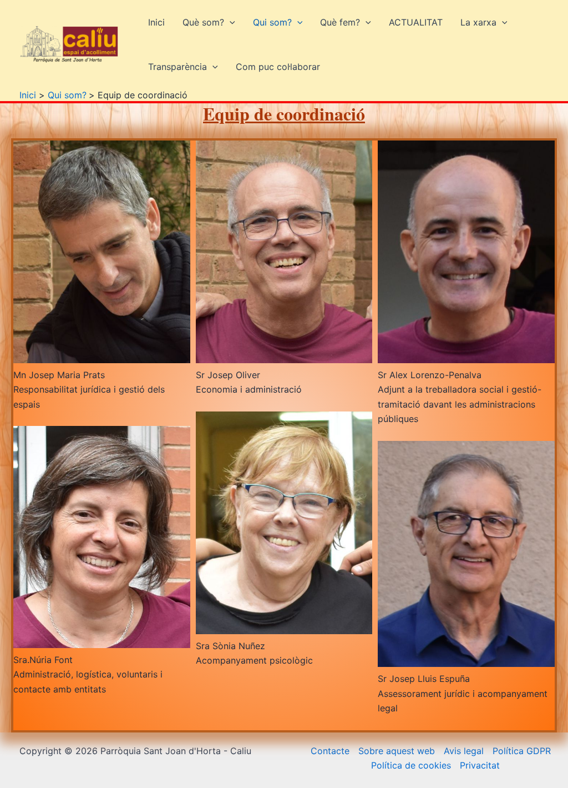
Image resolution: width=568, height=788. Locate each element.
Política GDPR (522, 750)
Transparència (177, 66)
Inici (156, 22)
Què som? (203, 22)
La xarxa (478, 22)
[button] (229, 22)
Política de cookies (411, 765)
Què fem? (340, 22)
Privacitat (480, 765)
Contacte (330, 750)
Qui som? (272, 22)
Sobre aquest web (396, 750)
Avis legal (464, 750)
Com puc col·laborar (278, 66)
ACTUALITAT (416, 22)
